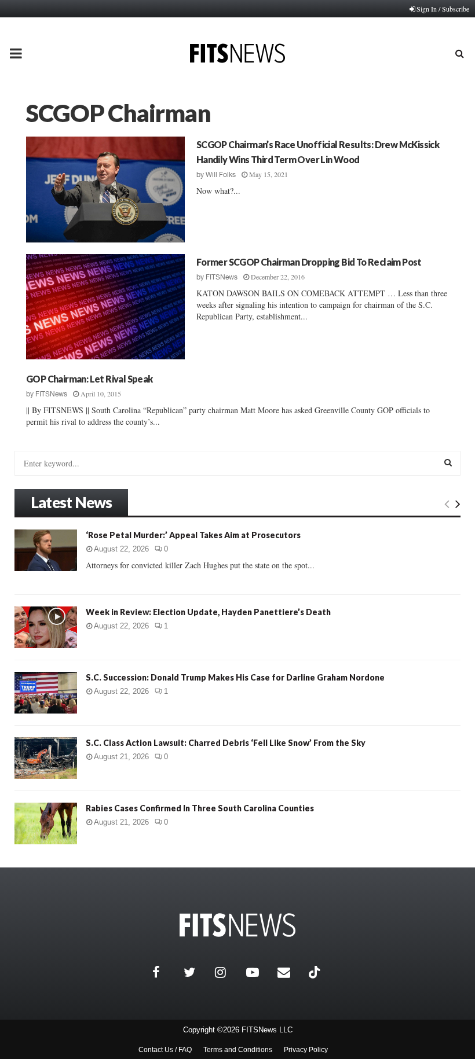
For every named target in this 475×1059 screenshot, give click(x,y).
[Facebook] (165, 972)
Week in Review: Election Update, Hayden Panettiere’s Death (208, 612)
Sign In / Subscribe (442, 8)
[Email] (290, 972)
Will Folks (221, 175)
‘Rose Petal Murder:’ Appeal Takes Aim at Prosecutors (193, 535)
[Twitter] (196, 972)
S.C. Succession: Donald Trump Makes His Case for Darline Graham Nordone (235, 677)
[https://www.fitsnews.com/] (237, 925)
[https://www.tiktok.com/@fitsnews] (316, 972)
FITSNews (221, 277)
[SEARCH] (448, 462)
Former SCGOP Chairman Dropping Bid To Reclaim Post (309, 261)
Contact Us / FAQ (165, 1050)
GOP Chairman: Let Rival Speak (89, 378)
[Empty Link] (447, 503)
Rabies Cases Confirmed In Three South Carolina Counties (200, 808)
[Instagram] (227, 972)
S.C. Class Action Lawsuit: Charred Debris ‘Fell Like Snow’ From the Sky (226, 743)
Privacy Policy (306, 1050)
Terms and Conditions (237, 1050)
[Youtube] (259, 972)
